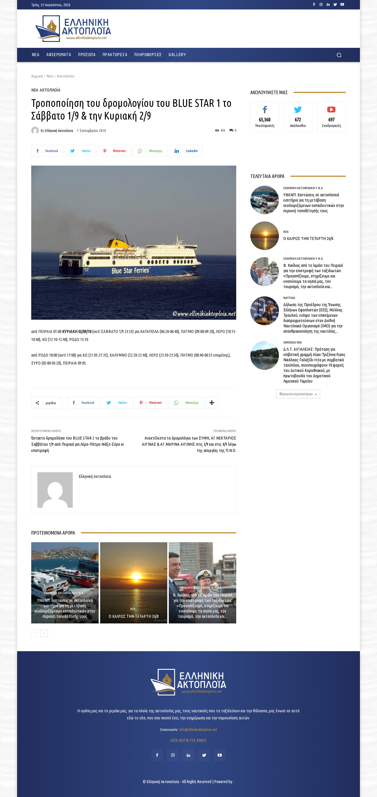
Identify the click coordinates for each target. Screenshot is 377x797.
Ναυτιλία (289, 298)
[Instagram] (321, 4)
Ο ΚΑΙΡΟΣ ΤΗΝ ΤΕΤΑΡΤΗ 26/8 (133, 616)
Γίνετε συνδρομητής (331, 108)
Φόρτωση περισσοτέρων (296, 394)
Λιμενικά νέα (292, 342)
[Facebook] (314, 4)
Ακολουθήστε (298, 106)
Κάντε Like (264, 106)
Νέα (50, 76)
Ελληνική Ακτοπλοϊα (59, 131)
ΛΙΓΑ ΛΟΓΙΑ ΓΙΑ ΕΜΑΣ (188, 740)
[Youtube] (342, 4)
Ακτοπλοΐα (65, 76)
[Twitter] (335, 4)
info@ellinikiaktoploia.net (198, 729)
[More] (212, 403)
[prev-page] (35, 633)
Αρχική (37, 76)
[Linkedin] (328, 4)
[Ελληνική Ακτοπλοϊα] (36, 130)
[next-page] (44, 633)
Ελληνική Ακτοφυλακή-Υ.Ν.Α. (64, 593)
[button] (339, 55)
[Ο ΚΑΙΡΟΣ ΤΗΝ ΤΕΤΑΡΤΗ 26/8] (134, 582)
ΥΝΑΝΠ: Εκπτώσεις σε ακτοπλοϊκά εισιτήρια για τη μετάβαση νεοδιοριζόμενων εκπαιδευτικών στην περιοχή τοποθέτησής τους (64, 608)
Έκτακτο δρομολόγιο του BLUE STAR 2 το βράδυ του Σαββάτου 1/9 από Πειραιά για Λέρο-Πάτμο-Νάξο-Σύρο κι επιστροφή (77, 444)
